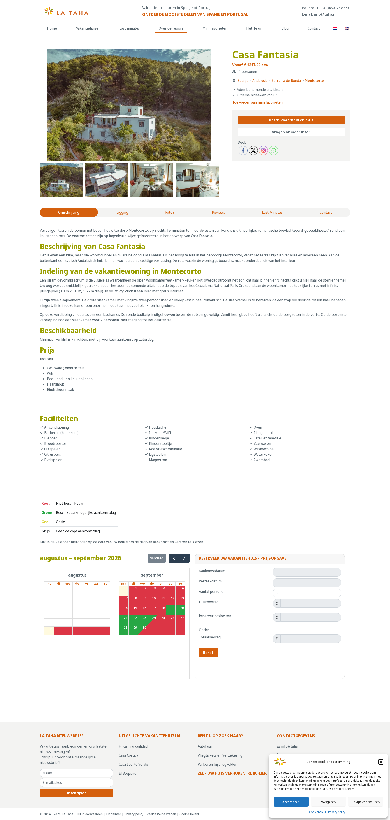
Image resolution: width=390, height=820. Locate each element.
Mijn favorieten (214, 28)
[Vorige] (174, 558)
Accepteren (291, 801)
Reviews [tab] (218, 212)
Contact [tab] (326, 212)
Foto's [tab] (170, 212)
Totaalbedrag (210, 637)
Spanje (243, 80)
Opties (204, 629)
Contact (314, 28)
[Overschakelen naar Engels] (346, 28)
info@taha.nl (325, 14)
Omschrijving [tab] (68, 212)
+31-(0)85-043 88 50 (333, 7)
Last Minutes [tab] (272, 212)
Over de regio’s (171, 28)
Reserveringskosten (215, 615)
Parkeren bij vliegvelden (217, 764)
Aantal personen (212, 591)
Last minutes (129, 28)
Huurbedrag (208, 601)
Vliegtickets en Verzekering (220, 755)
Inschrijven (77, 792)
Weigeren (328, 801)
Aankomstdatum (212, 570)
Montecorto (314, 80)
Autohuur (205, 746)
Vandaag (156, 558)
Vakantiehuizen (88, 28)
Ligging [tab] (122, 212)
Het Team (254, 28)
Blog (285, 28)
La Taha (67, 814)
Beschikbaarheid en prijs (291, 120)
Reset (208, 652)
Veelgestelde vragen (161, 814)
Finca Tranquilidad (133, 746)
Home (52, 28)
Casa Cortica (128, 755)
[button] (381, 761)
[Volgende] (184, 558)
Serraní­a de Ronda (286, 80)
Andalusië (260, 80)
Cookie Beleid (189, 814)
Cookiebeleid (317, 812)
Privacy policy (336, 812)
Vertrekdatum (210, 581)
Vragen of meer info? (291, 131)
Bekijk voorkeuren (366, 801)
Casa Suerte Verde (133, 764)
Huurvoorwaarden (90, 814)
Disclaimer (113, 814)
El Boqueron (128, 773)
